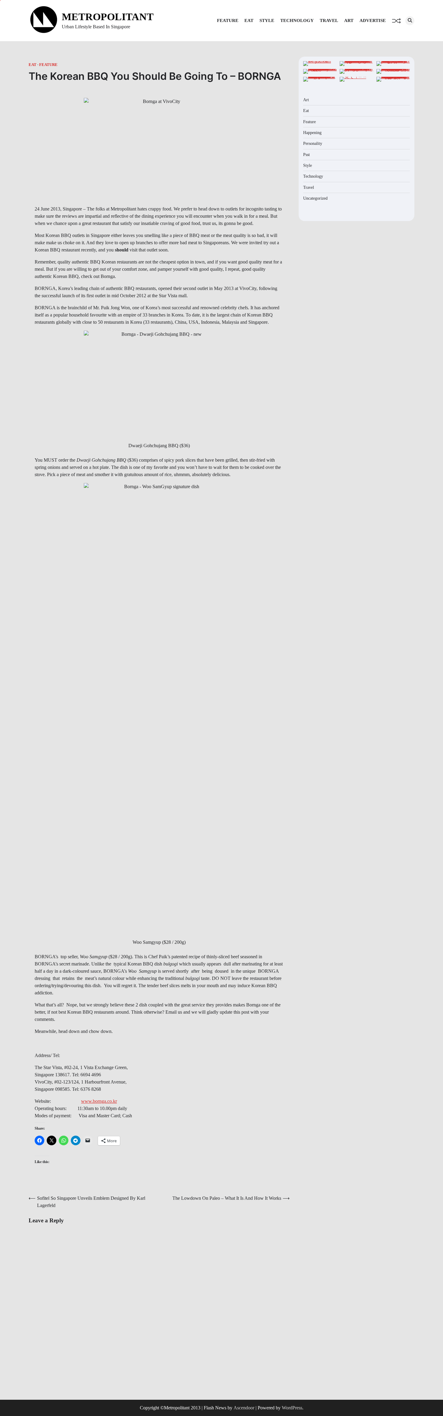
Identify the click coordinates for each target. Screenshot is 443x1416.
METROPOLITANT (108, 16)
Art (348, 20)
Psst (306, 154)
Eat (248, 20)
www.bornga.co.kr (99, 1101)
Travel (329, 20)
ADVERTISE (373, 20)
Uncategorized (315, 198)
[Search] (409, 20)
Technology (297, 20)
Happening (312, 132)
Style (266, 20)
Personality (312, 143)
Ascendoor (244, 1407)
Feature (227, 20)
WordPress (292, 1407)
